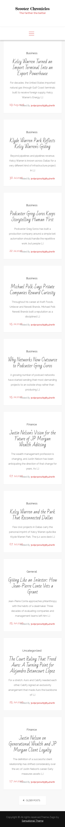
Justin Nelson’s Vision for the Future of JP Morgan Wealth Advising (32, 438)
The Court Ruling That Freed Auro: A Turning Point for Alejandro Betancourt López (32, 664)
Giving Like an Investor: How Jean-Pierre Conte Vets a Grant (32, 585)
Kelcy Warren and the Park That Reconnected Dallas (32, 514)
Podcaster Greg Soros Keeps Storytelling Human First (32, 216)
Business (31, 53)
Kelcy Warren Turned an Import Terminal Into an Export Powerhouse (32, 67)
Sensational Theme (32, 820)
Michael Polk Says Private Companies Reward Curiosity (32, 289)
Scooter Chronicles (32, 8)
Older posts (33, 800)
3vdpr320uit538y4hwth (43, 105)
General (32, 571)
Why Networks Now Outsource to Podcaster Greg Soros (32, 362)
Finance (32, 424)
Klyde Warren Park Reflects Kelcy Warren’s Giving (32, 143)
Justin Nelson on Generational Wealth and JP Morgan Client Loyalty (33, 744)
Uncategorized (31, 650)
